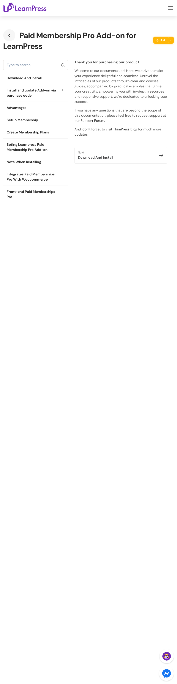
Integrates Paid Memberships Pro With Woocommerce (31, 177)
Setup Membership (22, 120)
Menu (170, 8)
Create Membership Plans (28, 132)
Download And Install (24, 78)
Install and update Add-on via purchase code (31, 93)
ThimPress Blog (125, 129)
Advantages (16, 107)
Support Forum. (93, 120)
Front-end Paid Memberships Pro (31, 194)
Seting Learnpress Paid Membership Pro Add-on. (27, 147)
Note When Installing (24, 162)
